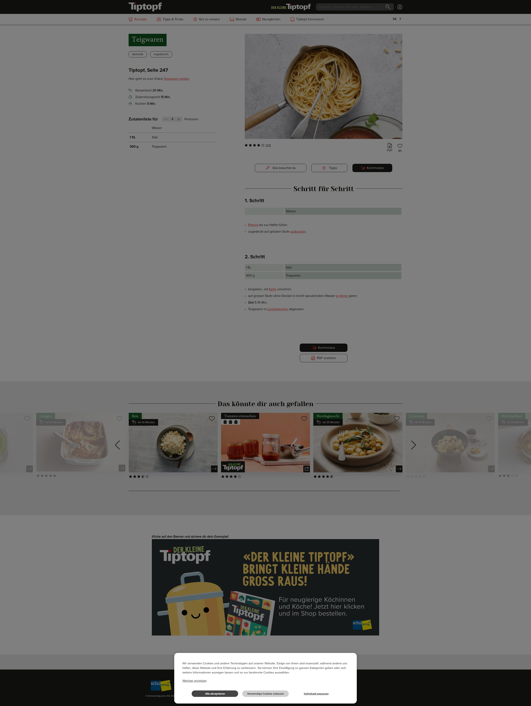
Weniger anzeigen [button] (194, 680)
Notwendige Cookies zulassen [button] (265, 693)
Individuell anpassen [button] (316, 693)
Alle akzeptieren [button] (215, 693)
